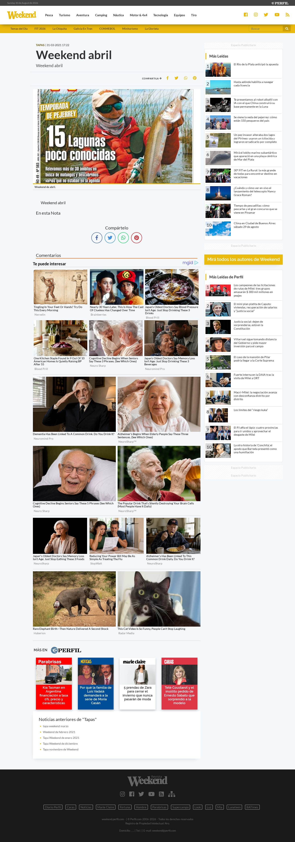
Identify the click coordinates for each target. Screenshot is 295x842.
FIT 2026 (40, 28)
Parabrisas (159, 807)
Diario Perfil (53, 807)
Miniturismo (130, 28)
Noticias (86, 807)
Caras (71, 807)
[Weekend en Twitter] (141, 794)
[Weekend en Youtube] (151, 794)
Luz (209, 807)
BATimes (252, 807)
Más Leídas (218, 56)
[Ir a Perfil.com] (280, 2)
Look (197, 807)
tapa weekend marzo (55, 726)
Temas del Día (18, 28)
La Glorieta (152, 28)
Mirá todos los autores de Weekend (243, 259)
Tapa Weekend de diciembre (60, 743)
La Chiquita (60, 28)
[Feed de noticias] (161, 794)
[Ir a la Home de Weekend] (147, 780)
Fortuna (125, 807)
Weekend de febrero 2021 (59, 732)
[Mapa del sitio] (171, 794)
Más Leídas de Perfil (226, 277)
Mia (219, 807)
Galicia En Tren (83, 28)
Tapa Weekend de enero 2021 (61, 737)
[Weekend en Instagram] (122, 794)
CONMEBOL (107, 28)
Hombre (141, 807)
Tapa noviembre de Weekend (60, 749)
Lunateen (234, 807)
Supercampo (180, 807)
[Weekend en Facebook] (131, 794)
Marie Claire (105, 807)
